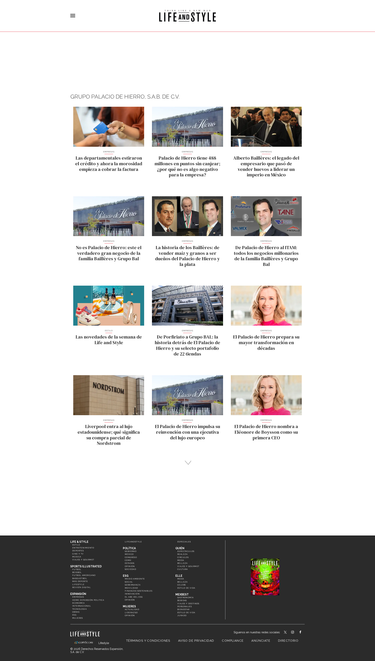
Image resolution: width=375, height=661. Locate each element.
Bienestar (183, 609)
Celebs (181, 585)
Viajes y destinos (188, 603)
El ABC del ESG (134, 597)
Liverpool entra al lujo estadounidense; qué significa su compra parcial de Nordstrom (109, 434)
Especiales (184, 542)
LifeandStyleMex (285, 632)
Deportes (78, 551)
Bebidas (182, 600)
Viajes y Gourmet (83, 560)
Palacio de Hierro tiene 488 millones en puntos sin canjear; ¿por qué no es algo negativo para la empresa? (187, 166)
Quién (179, 548)
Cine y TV (78, 554)
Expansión (78, 593)
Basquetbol (79, 578)
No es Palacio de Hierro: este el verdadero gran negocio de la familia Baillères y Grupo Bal (108, 253)
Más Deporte (80, 581)
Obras (75, 612)
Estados (130, 563)
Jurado (182, 615)
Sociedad (130, 569)
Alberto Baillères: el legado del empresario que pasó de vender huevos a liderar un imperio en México (266, 166)
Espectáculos (186, 551)
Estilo (109, 331)
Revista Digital (81, 587)
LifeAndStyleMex (304, 632)
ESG (74, 615)
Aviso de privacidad (196, 640)
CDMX (128, 560)
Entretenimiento (83, 548)
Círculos (183, 557)
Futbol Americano (84, 575)
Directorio (288, 640)
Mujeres (77, 618)
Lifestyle (78, 584)
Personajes (184, 606)
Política (129, 548)
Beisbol (77, 572)
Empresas (108, 152)
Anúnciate (260, 640)
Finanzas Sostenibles (138, 591)
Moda (180, 560)
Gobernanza (132, 585)
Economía (78, 603)
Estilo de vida (186, 588)
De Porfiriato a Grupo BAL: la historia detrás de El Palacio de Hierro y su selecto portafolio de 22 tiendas (187, 345)
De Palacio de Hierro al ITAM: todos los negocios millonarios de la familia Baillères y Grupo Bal (266, 255)
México (129, 554)
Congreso (131, 557)
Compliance (233, 640)
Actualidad (132, 609)
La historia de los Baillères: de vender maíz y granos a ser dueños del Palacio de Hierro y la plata (187, 255)
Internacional (81, 606)
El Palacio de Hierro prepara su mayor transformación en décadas (266, 342)
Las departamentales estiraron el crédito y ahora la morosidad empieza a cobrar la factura (108, 163)
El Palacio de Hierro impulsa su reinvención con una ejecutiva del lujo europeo (187, 432)
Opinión (130, 566)
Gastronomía (185, 597)
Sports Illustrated (86, 566)
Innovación (132, 594)
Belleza (182, 563)
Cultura (182, 569)
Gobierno (131, 551)
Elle (178, 575)
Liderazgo (131, 612)
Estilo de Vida (186, 612)
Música (76, 557)
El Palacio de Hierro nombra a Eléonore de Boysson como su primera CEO (266, 432)
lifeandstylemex (296, 632)
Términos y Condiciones (148, 640)
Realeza (182, 554)
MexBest (182, 594)
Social (129, 582)
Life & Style (79, 541)
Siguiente (187, 462)
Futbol (76, 569)
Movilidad (131, 588)
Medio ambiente (135, 579)
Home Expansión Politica (88, 600)
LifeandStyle (133, 542)
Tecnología (79, 609)
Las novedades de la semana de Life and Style (109, 340)
